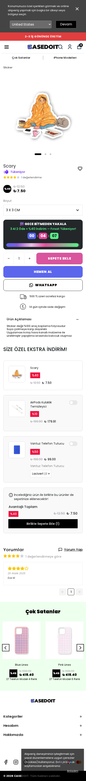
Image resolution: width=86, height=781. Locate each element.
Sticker (8, 67)
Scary (34, 368)
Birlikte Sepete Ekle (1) (43, 524)
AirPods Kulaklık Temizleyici (41, 404)
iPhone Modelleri (65, 58)
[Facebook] (5, 762)
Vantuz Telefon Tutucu (47, 443)
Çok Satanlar (21, 58)
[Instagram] (15, 762)
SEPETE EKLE (59, 258)
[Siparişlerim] (69, 46)
